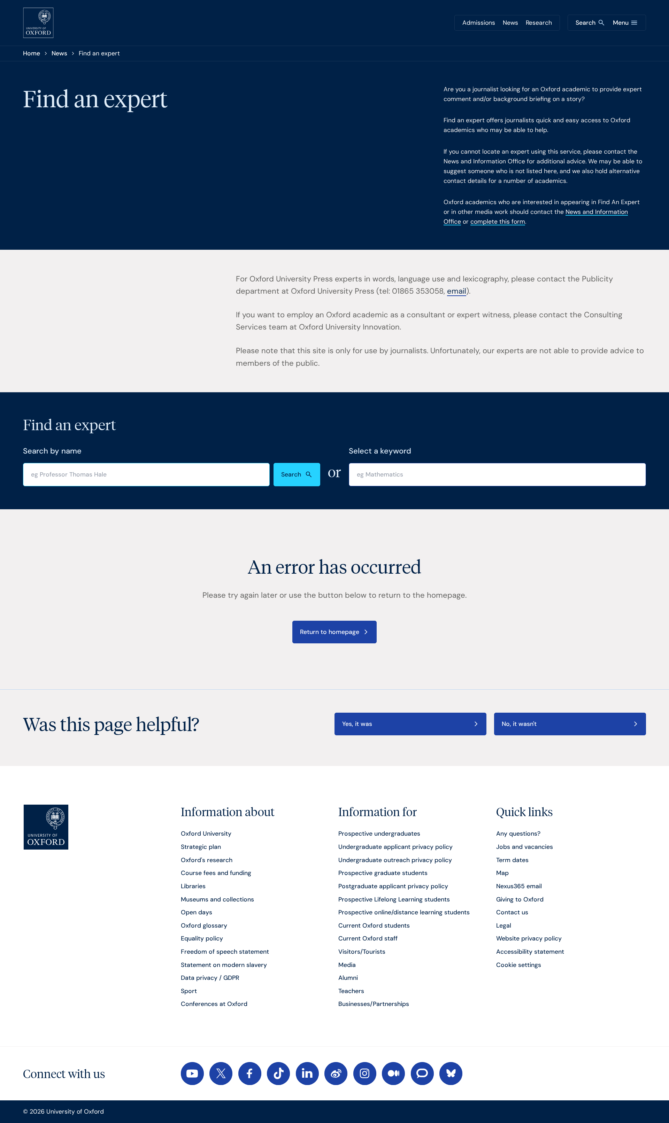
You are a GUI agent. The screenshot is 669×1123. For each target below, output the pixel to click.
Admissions (478, 22)
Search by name (52, 451)
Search (291, 474)
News (510, 22)
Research (539, 22)
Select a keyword (380, 451)
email (456, 291)
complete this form (497, 221)
